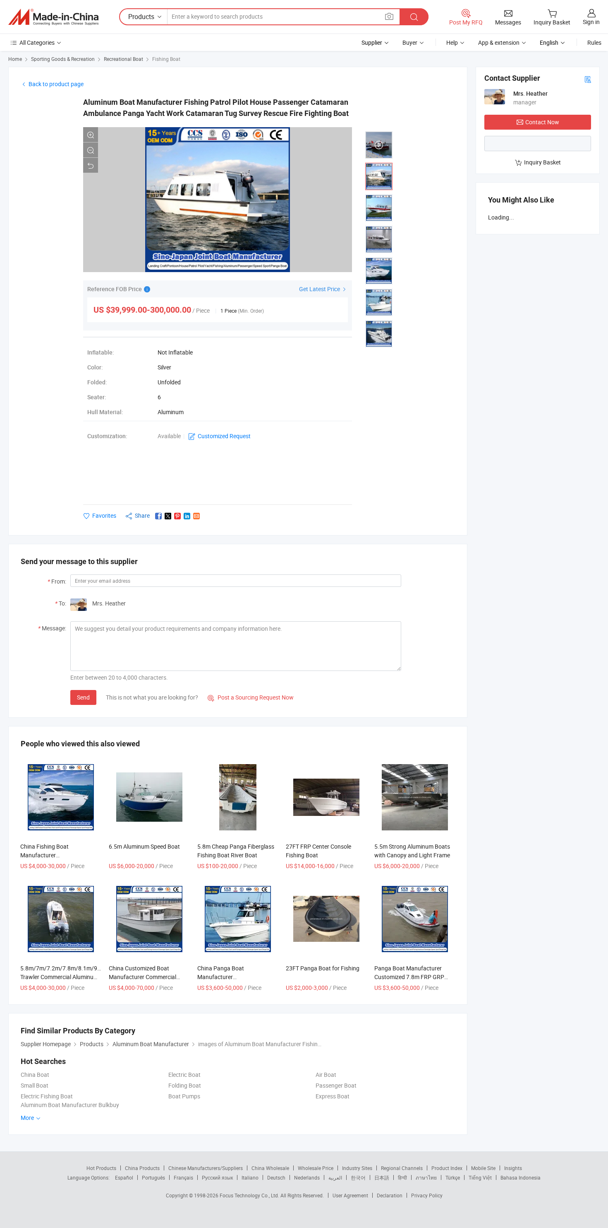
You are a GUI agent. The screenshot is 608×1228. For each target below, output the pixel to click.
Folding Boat (184, 1085)
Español (124, 1177)
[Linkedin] (187, 516)
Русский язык (217, 1177)
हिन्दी (402, 1177)
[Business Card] (587, 78)
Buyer (409, 42)
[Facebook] (158, 516)
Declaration (389, 1195)
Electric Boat (184, 1074)
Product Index (446, 1168)
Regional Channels (402, 1168)
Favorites (104, 515)
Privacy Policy (427, 1195)
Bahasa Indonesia (520, 1177)
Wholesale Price (315, 1168)
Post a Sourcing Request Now (251, 697)
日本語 (381, 1177)
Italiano (250, 1177)
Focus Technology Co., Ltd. (250, 1195)
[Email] (196, 516)
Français (183, 1177)
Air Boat (326, 1074)
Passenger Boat (336, 1085)
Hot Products (101, 1168)
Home (15, 58)
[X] (168, 516)
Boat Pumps (184, 1096)
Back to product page (56, 84)
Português (153, 1177)
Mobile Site (483, 1168)
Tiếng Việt (480, 1177)
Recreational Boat (123, 58)
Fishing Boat (166, 58)
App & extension (498, 42)
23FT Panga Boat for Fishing (322, 968)
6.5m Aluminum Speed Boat (144, 846)
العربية (335, 1177)
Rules (594, 42)
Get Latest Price (320, 289)
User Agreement (350, 1195)
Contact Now (542, 122)
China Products (142, 1168)
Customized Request (224, 436)
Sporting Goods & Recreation (63, 58)
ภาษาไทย (426, 1177)
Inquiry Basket (542, 162)
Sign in (591, 22)
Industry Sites (357, 1168)
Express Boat (332, 1096)
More (28, 1118)
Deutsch (276, 1177)
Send (83, 697)
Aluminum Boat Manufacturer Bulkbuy (70, 1105)
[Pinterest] (177, 516)
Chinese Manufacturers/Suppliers (205, 1168)
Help (452, 42)
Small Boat (34, 1085)
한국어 (358, 1177)
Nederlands (307, 1177)
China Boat (35, 1074)
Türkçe (452, 1177)
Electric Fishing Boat (47, 1096)
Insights (513, 1168)
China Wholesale (270, 1168)
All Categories (37, 42)
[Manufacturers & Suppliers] (53, 17)
